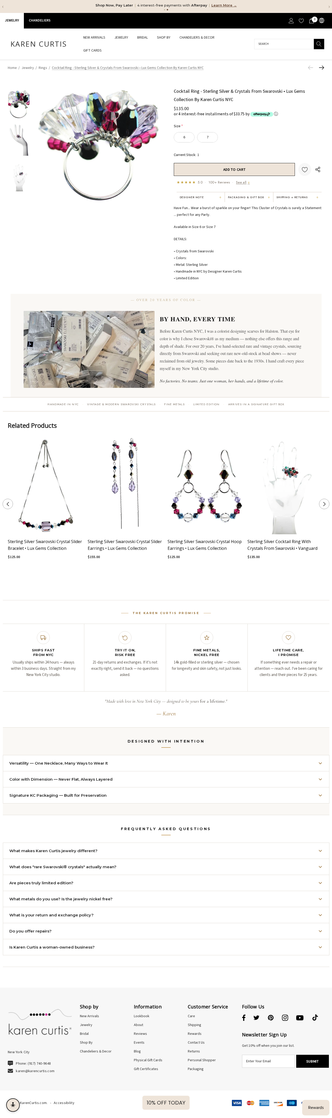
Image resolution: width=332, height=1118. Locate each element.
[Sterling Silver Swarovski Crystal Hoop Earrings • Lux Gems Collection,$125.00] (206, 485)
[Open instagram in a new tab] (285, 1018)
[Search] (319, 44)
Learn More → (224, 5)
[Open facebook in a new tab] (243, 1018)
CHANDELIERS (40, 20)
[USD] (321, 21)
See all (243, 182)
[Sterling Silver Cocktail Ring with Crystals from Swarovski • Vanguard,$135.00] (286, 485)
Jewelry (12, 20)
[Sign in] (291, 21)
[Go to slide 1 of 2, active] (162, 581)
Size (178, 126)
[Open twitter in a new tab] (256, 1018)
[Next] (320, 67)
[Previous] (312, 67)
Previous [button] (8, 504)
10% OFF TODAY (166, 1102)
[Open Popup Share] (317, 169)
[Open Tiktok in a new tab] (315, 1018)
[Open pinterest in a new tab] (271, 1018)
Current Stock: (186, 154)
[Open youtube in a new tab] (299, 1018)
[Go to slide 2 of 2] (170, 581)
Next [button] (324, 504)
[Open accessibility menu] (13, 1105)
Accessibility (64, 1103)
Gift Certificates (146, 1069)
